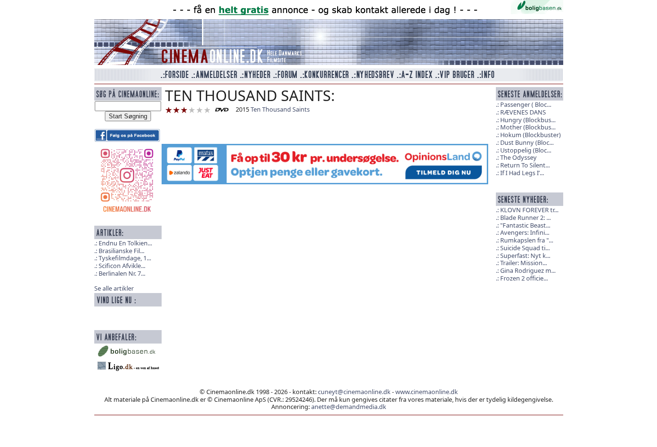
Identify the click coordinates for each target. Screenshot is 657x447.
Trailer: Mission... (523, 262)
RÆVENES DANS (523, 112)
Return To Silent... (525, 165)
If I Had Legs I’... (522, 172)
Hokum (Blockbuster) (530, 134)
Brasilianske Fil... (121, 250)
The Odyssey (518, 157)
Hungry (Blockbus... (528, 119)
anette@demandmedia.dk (348, 406)
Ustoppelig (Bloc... (525, 150)
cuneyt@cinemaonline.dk (354, 391)
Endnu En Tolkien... (125, 243)
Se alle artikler (114, 288)
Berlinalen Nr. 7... (122, 273)
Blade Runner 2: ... (525, 217)
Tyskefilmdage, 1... (125, 258)
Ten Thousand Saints (280, 109)
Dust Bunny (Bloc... (527, 142)
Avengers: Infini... (524, 232)
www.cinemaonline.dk (426, 391)
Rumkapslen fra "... (526, 240)
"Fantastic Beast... (525, 225)
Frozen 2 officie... (524, 278)
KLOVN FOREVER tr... (529, 209)
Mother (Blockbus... (528, 127)
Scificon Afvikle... (122, 265)
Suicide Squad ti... (525, 247)
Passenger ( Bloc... (525, 104)
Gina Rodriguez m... (528, 270)
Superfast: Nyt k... (525, 255)
